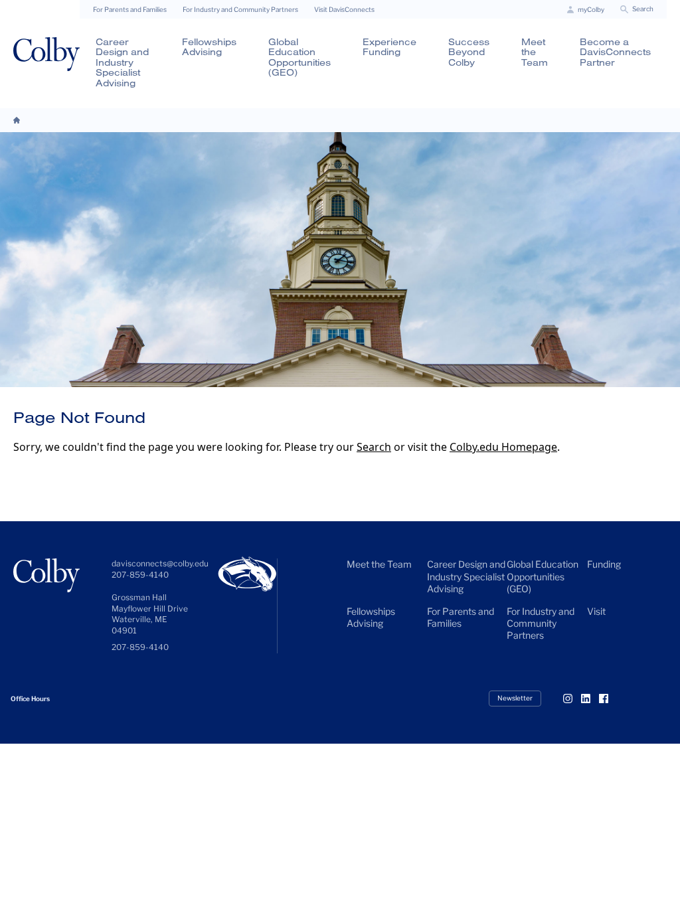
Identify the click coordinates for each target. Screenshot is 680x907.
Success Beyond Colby (468, 52)
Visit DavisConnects (344, 9)
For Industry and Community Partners (240, 9)
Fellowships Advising (209, 47)
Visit (596, 611)
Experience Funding (389, 47)
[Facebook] (609, 698)
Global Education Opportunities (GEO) (299, 57)
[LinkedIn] (591, 698)
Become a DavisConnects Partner (615, 52)
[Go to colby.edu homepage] (46, 54)
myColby (591, 9)
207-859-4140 (140, 647)
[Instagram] (573, 698)
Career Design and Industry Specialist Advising (122, 62)
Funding (604, 564)
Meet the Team (534, 52)
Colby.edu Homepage (503, 447)
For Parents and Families (130, 9)
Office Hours (30, 698)
